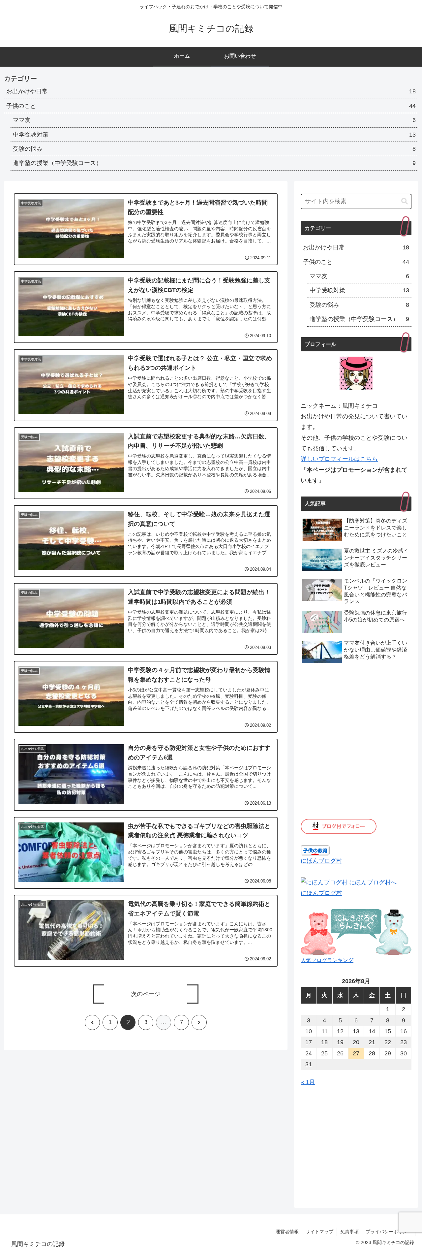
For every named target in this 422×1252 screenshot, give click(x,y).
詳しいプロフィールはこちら (339, 459)
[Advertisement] (356, 1144)
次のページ (146, 994)
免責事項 (349, 1231)
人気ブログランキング (327, 960)
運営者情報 (287, 1231)
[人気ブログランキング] (356, 931)
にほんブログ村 (321, 860)
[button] (404, 201)
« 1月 (308, 1082)
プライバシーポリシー (389, 1231)
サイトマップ (319, 1231)
